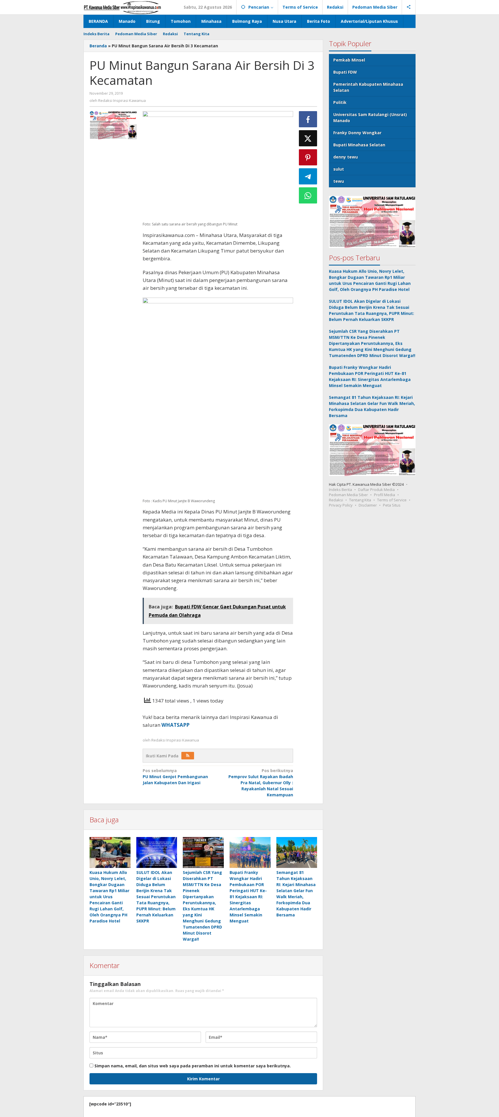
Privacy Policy (341, 505)
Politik (340, 102)
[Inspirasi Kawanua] (122, 7)
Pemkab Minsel (349, 60)
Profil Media (384, 494)
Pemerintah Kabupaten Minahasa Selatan (368, 87)
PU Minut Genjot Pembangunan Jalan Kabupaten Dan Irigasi (175, 776)
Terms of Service (392, 500)
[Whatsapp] (308, 195)
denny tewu (345, 157)
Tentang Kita (360, 500)
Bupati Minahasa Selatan (359, 144)
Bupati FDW (345, 72)
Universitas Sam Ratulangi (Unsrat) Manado (370, 117)
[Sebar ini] (308, 119)
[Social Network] (409, 7)
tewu (338, 181)
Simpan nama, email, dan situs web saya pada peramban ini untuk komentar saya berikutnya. (192, 1066)
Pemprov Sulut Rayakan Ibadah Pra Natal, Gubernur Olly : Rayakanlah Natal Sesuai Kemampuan (260, 782)
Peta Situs (392, 505)
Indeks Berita (340, 489)
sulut (338, 169)
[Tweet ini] (308, 138)
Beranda (98, 45)
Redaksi (336, 500)
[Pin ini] (308, 157)
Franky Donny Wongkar (357, 132)
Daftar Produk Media (376, 489)
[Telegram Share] (308, 176)
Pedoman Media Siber (348, 494)
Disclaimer (368, 505)
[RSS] (187, 755)
